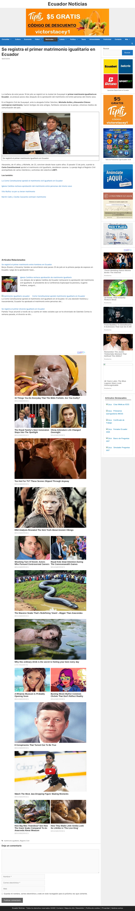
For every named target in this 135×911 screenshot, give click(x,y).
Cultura (18, 39)
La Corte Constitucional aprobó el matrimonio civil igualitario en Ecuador (32, 181)
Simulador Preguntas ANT (118, 449)
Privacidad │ (106, 908)
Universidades (94, 39)
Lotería (61, 39)
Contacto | (61, 908)
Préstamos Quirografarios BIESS (114, 412)
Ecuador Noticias (67, 4)
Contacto (118, 39)
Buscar (106, 48)
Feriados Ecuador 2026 (116, 430)
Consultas (5, 39)
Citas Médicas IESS (121, 404)
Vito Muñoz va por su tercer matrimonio (18, 191)
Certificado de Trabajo (115, 421)
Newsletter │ (81, 908)
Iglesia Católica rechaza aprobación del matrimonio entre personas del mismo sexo (37, 186)
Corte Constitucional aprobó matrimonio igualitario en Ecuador (58, 296)
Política (73, 39)
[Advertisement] (50, 77)
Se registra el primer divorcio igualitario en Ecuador (23, 309)
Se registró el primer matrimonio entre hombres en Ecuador (27, 264)
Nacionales (49, 39)
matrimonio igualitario (11, 841)
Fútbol (37, 39)
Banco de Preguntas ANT (117, 439)
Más (126, 39)
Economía (27, 39)
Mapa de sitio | (70, 908)
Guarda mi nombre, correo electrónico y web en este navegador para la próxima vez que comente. (45, 894)
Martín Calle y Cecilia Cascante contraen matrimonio (24, 197)
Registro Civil (24, 841)
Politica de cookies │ (94, 908)
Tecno (83, 39)
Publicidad (107, 39)
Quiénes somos (117, 908)
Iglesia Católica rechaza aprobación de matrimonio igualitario (46, 277)
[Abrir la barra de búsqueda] (132, 43)
